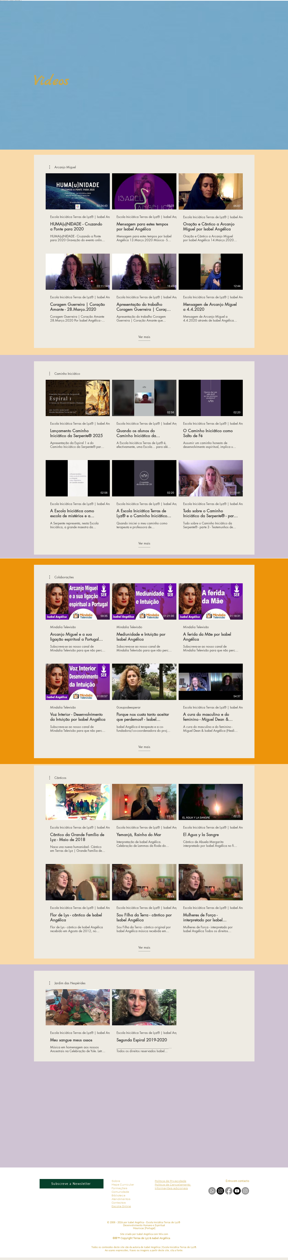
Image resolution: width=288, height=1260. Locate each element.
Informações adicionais (171, 1188)
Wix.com (163, 1233)
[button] (62, 167)
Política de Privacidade (170, 1181)
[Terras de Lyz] (220, 1191)
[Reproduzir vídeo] (77, 191)
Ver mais (144, 337)
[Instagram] (245, 1191)
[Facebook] (228, 1191)
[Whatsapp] (212, 1191)
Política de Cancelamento (173, 1184)
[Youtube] (237, 1191)
